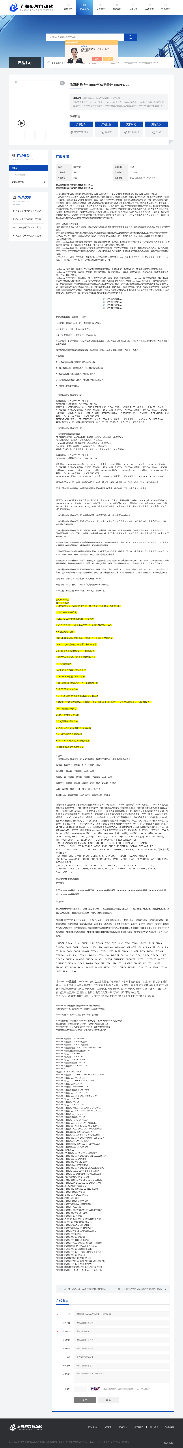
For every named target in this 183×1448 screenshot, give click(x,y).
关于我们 (100, 9)
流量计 (82, 63)
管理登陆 (126, 1442)
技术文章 (133, 9)
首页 (64, 63)
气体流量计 (93, 63)
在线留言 (149, 9)
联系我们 (165, 9)
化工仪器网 (115, 1442)
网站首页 (68, 9)
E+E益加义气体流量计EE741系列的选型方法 (28, 219)
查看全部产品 (18, 182)
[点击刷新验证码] (95, 1389)
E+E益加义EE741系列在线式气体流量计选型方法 (28, 211)
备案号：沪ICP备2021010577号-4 (73, 1442)
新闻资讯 (117, 9)
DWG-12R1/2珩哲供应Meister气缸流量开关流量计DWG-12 (100, 1289)
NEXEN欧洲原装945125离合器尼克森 (28, 227)
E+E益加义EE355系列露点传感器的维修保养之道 (28, 236)
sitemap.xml (94, 1442)
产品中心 (84, 9)
